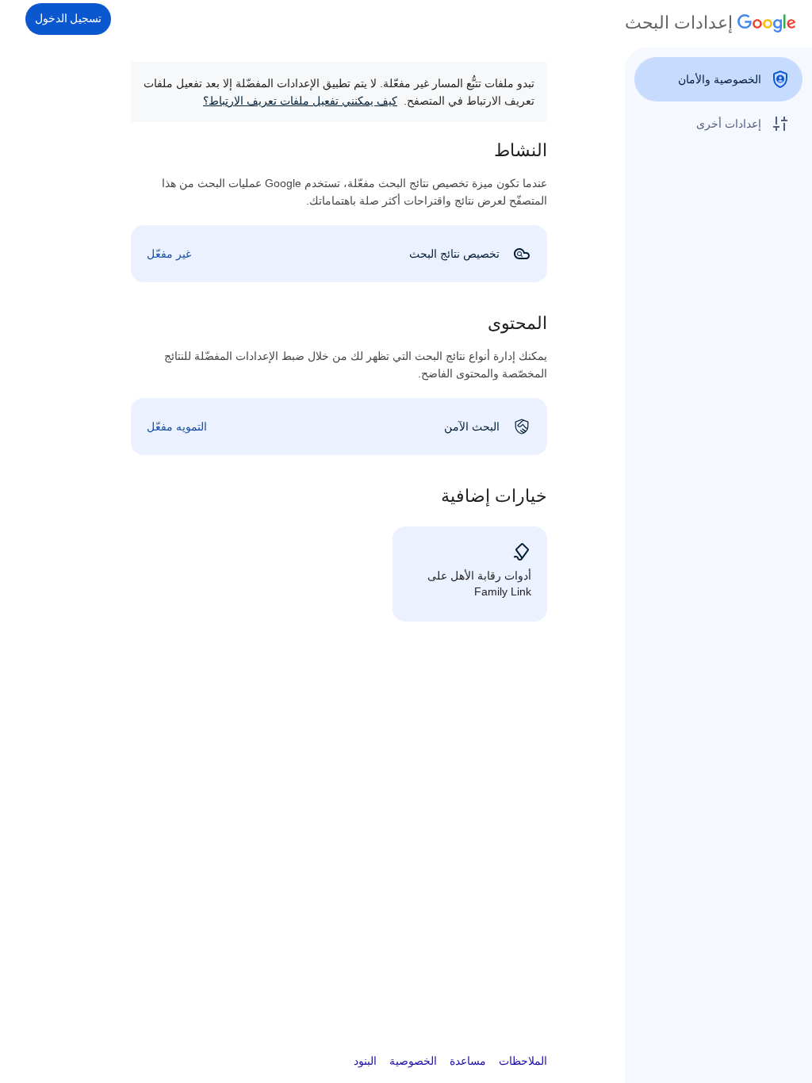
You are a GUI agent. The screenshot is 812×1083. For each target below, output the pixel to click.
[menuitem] (718, 79)
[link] (339, 253)
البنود (365, 1060)
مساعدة (468, 1060)
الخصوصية (413, 1060)
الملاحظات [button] (523, 1060)
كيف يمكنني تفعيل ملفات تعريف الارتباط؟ (300, 100)
